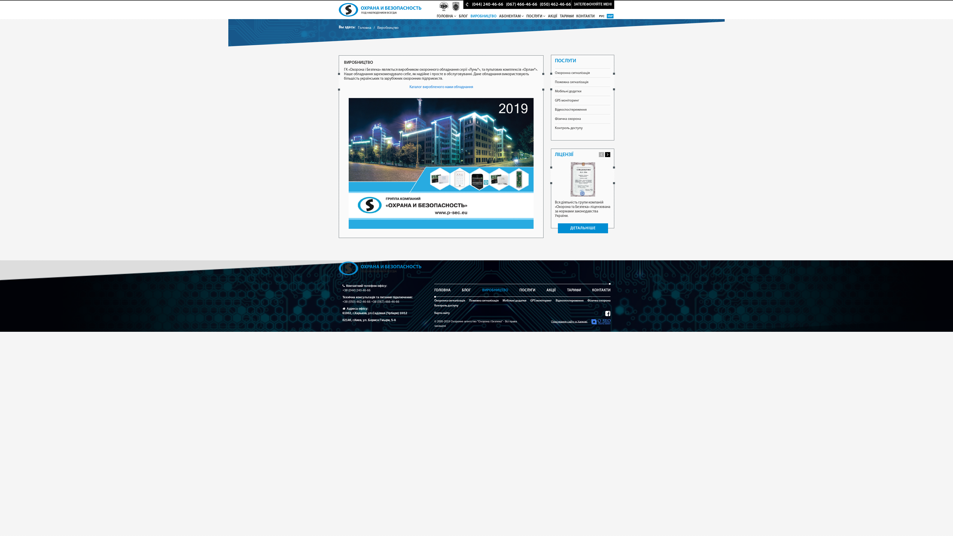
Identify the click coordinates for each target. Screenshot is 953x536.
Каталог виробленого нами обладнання (441, 87)
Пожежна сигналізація (571, 82)
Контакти (585, 16)
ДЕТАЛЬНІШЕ (583, 228)
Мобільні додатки (568, 91)
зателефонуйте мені (593, 4)
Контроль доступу (569, 128)
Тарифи (567, 16)
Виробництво (484, 16)
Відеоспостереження (571, 110)
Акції (552, 16)
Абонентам (510, 16)
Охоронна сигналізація (572, 73)
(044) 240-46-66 (487, 4)
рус (602, 16)
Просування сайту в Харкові (569, 321)
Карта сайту (442, 313)
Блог (463, 16)
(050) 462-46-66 (555, 4)
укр (610, 16)
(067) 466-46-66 (521, 4)
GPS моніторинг (567, 100)
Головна (445, 16)
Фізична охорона (568, 119)
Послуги (534, 16)
